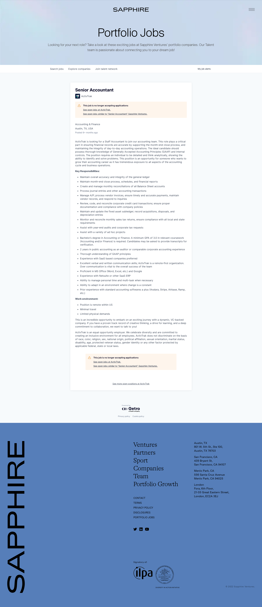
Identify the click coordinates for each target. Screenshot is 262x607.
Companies (148, 469)
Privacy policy (124, 416)
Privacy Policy (143, 507)
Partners (144, 453)
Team (140, 477)
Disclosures (141, 512)
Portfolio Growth (155, 484)
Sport (140, 461)
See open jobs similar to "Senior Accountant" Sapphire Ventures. (115, 114)
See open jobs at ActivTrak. (97, 109)
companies (79, 68)
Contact (139, 498)
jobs (57, 68)
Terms (137, 502)
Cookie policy (138, 416)
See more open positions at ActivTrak (131, 383)
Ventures (145, 445)
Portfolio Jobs (144, 517)
